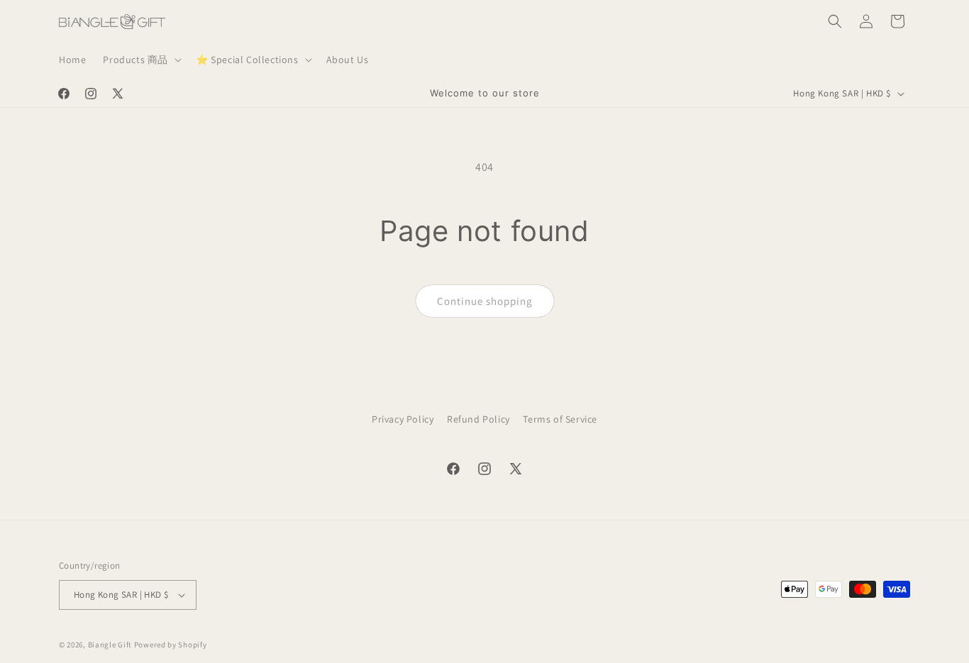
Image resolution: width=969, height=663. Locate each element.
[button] (140, 59)
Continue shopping (485, 301)
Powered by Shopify (170, 645)
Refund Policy (478, 419)
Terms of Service (560, 419)
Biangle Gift (110, 645)
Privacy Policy (402, 419)
